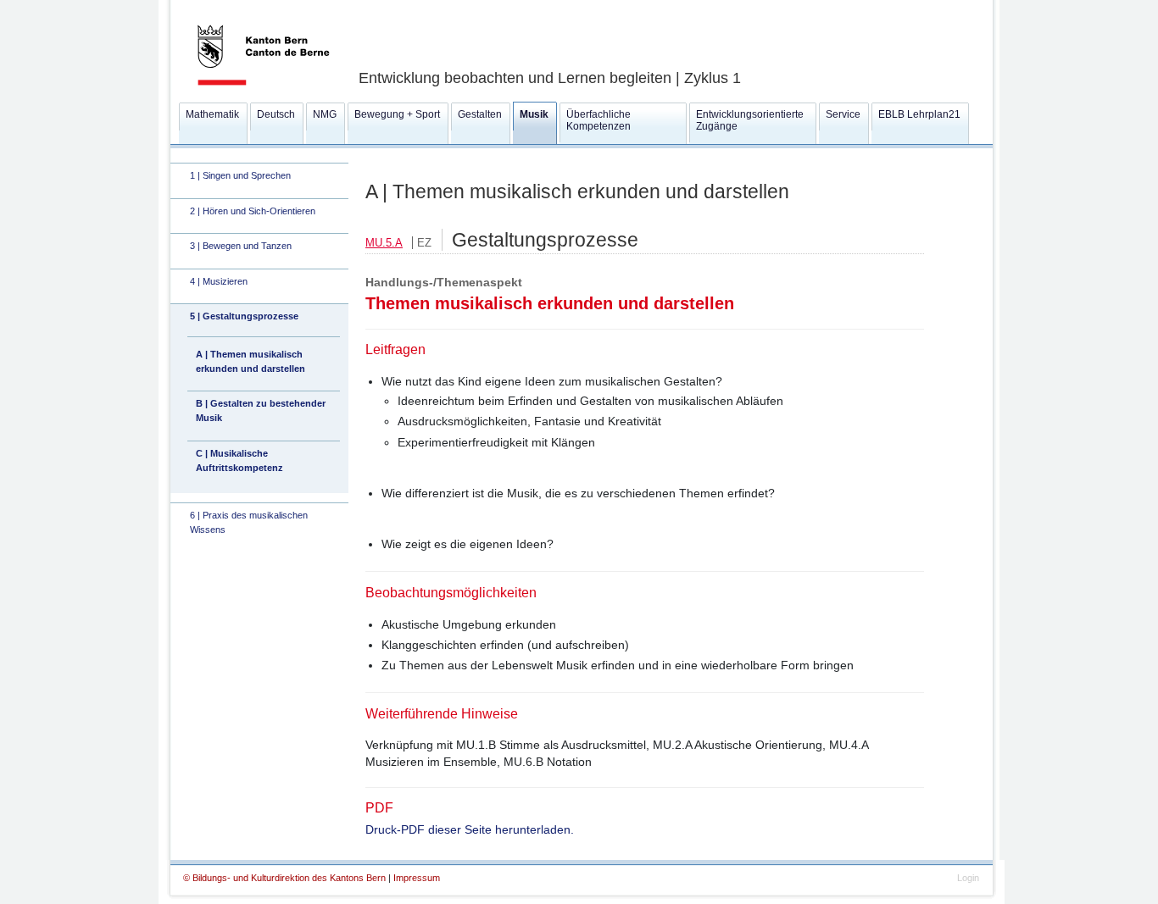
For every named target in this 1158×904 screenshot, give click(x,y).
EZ (424, 242)
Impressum (416, 878)
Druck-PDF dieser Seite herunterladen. (469, 829)
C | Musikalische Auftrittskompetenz (239, 460)
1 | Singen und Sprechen (240, 175)
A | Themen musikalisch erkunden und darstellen (250, 361)
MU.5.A (384, 242)
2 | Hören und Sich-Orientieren (252, 211)
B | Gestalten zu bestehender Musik (261, 410)
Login (968, 878)
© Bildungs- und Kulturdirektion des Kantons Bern (285, 878)
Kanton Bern (243, 6)
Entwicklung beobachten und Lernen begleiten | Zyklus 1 (550, 77)
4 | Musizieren (219, 281)
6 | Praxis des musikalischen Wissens (249, 522)
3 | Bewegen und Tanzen (241, 246)
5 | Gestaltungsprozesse (244, 316)
